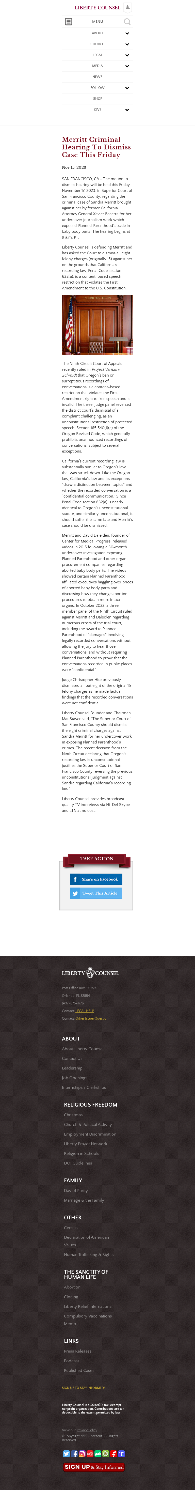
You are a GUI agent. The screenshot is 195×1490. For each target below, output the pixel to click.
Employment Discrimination (90, 1134)
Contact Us (72, 1058)
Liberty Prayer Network (85, 1144)
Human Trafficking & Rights (89, 1254)
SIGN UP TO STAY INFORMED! (83, 1388)
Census (71, 1227)
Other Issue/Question (91, 1019)
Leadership (72, 1068)
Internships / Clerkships (84, 1087)
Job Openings (74, 1078)
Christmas (73, 1115)
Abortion (72, 1287)
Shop (97, 99)
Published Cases (79, 1370)
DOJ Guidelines (78, 1163)
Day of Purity (76, 1190)
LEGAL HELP (84, 1011)
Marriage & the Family (84, 1200)
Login (126, 4)
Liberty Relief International (88, 1306)
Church (97, 44)
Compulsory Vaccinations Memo (88, 1320)
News (97, 77)
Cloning (71, 1297)
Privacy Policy (87, 1430)
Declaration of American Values (86, 1241)
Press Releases (78, 1351)
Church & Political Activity (88, 1124)
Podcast (71, 1361)
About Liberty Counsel (83, 1049)
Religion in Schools (81, 1153)
